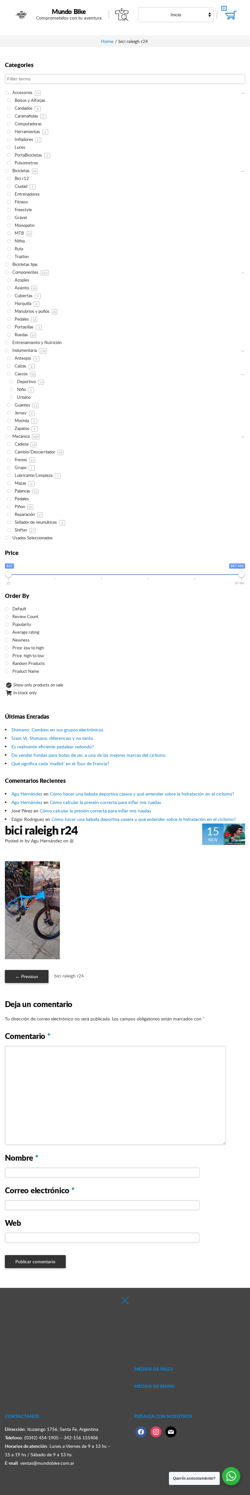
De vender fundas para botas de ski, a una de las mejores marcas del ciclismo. (88, 755)
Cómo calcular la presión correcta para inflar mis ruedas (105, 802)
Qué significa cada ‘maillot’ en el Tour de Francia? (60, 763)
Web (13, 1223)
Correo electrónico (40, 1190)
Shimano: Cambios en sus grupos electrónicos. (57, 730)
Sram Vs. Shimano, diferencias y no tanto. (52, 738)
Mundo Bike (69, 11)
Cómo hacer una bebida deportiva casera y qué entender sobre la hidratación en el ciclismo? (142, 794)
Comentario (27, 1036)
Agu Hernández (26, 794)
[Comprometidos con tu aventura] (21, 14)
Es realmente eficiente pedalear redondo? (52, 746)
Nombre (21, 1158)
